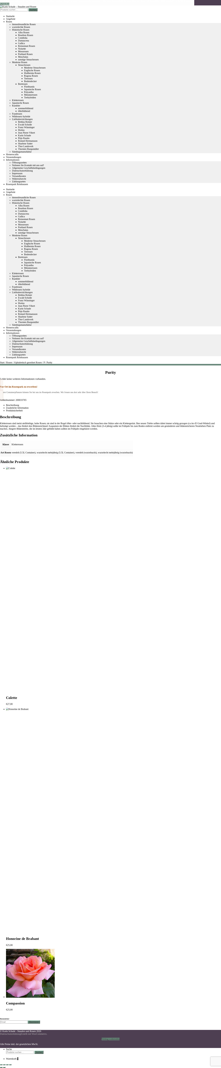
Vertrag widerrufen (111, 1039)
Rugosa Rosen (31, 76)
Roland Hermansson (27, 141)
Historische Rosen (20, 29)
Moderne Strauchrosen (35, 67)
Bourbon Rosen (25, 35)
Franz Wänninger (26, 127)
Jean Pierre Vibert (26, 132)
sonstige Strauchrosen (28, 59)
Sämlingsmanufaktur (22, 151)
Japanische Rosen (32, 89)
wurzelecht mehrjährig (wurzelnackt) (115, 452)
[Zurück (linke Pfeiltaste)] (1, 1067)
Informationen (12, 160)
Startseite (10, 16)
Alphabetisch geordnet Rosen (28, 362)
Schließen (4, 4)
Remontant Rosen (26, 46)
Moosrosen (23, 51)
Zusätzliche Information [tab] (17, 408)
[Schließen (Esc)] (10, 1064)
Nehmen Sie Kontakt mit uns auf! (28, 165)
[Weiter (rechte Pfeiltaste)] (4, 1067)
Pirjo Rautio (23, 138)
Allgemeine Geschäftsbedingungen (28, 168)
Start (2, 362)
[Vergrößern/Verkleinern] (1, 1064)
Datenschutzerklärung (22, 170)
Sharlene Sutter (25, 143)
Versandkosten (19, 176)
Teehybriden (30, 97)
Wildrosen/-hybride (21, 116)
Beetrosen (23, 84)
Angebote (10, 19)
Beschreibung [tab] (12, 405)
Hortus (21, 130)
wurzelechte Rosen (21, 27)
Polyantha (29, 92)
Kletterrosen (18, 100)
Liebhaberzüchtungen (22, 119)
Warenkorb (12, 1058)
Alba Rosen (23, 32)
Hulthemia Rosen (32, 73)
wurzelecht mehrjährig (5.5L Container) (55, 452)
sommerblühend (25, 108)
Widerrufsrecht (19, 179)
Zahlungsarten (19, 181)
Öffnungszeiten (19, 162)
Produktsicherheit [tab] (14, 410)
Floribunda (29, 86)
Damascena (23, 40)
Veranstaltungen (13, 157)
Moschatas (23, 57)
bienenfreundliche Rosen (24, 24)
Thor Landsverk (25, 146)
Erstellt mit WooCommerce (33, 1034)
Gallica (21, 43)
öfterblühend (24, 111)
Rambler (16, 105)
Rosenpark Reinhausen (17, 184)
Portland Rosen (25, 54)
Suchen (33, 10)
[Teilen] (7, 1064)
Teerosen (28, 78)
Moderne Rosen (19, 62)
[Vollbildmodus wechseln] (4, 1064)
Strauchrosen (24, 65)
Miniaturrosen (30, 95)
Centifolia (22, 38)
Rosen (9, 21)
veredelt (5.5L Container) (23, 452)
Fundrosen (17, 113)
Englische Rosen (32, 70)
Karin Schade (24, 135)
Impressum (17, 173)
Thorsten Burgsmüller (28, 149)
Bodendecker (30, 81)
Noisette (22, 48)
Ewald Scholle (25, 124)
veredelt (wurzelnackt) (86, 452)
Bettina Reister (25, 122)
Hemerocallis (12, 154)
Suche (9, 1049)
